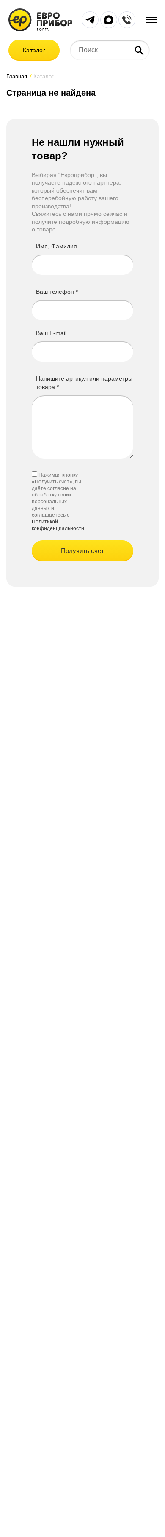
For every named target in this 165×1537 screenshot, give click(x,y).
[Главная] (40, 19)
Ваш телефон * (57, 291)
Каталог (34, 50)
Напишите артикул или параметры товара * (84, 382)
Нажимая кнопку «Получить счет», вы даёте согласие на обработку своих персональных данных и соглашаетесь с (56, 495)
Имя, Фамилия (56, 246)
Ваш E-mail (51, 333)
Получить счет (82, 550)
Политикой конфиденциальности (58, 525)
